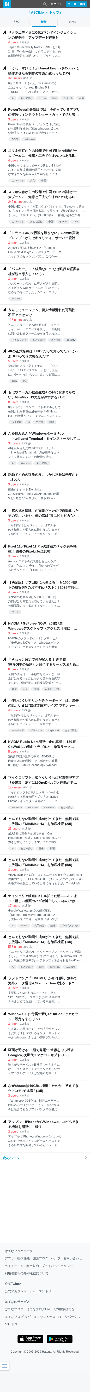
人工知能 (17, 422)
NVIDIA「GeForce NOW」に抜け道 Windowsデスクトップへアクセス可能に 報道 (42, 626)
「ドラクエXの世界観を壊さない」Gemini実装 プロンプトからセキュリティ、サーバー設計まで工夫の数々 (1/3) (44, 235)
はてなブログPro (38, 1309)
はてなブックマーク (19, 1251)
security (16, 298)
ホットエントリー (42, 1291)
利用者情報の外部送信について (26, 1273)
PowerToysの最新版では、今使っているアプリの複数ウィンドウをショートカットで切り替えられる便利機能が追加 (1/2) (44, 112)
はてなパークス (69, 1317)
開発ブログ (40, 1258)
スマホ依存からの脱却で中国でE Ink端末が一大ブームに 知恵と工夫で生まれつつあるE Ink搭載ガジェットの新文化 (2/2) (42, 153)
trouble (24, 925)
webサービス (52, 689)
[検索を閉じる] (45, 4)
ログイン (56, 4)
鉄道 (14, 689)
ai (29, 422)
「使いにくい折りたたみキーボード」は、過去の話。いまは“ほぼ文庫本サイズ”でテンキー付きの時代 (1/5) (43, 703)
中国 (43, 180)
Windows (30, 139)
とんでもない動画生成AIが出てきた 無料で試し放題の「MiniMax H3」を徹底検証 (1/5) (43, 939)
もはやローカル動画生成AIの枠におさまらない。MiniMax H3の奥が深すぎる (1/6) (41, 394)
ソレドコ (11, 1324)
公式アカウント (16, 1291)
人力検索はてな (64, 1309)
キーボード (18, 730)
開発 (51, 422)
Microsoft (17, 807)
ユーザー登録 (76, 4)
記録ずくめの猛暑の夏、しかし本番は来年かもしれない (43, 477)
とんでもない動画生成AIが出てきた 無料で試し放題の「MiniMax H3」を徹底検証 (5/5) (43, 862)
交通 (36, 689)
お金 (25, 689)
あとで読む (27, 98)
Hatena (47, 1351)
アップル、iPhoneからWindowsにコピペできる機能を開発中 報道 (43, 1124)
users (13, 42)
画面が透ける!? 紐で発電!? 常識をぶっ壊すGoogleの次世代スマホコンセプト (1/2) (41, 1052)
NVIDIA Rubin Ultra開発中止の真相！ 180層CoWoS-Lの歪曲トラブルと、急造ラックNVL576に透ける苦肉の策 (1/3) (42, 744)
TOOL (15, 139)
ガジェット (18, 180)
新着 (44, 22)
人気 (16, 22)
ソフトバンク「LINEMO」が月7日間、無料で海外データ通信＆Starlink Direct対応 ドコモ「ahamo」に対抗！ (43, 981)
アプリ (39, 422)
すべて (73, 22)
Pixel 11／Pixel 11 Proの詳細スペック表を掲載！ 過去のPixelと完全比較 (42, 548)
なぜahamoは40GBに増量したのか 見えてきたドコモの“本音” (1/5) (43, 1088)
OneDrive (49, 807)
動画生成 (55, 966)
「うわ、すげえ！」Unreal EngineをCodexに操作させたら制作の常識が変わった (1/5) (43, 70)
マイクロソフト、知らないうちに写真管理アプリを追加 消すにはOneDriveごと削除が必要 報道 (44, 780)
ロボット (68, 98)
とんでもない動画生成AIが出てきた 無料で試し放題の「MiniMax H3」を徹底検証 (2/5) (43, 821)
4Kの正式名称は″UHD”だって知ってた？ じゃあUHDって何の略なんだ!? (43, 353)
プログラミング (69, 925)
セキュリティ (19, 340)
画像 (81, 98)
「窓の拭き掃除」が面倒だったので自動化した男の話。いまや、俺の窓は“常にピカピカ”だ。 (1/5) (43, 513)
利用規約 (32, 1266)
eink (76, 221)
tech (14, 381)
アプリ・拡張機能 (17, 1258)
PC (24, 381)
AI (13, 98)
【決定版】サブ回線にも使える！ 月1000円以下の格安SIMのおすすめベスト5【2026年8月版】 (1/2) (42, 585)
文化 (32, 180)
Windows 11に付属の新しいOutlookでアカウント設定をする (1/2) (43, 1016)
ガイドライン (14, 1266)
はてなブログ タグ (18, 1317)
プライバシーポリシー (57, 1266)
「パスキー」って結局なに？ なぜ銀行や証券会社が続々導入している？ (44, 271)
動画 (54, 98)
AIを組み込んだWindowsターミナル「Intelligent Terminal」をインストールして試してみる (44, 436)
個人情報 (55, 340)
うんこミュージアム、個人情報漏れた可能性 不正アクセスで (43, 312)
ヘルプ (55, 1258)
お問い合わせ (72, 1258)
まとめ (15, 612)
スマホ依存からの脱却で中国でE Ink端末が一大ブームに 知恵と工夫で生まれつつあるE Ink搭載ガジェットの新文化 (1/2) (42, 194)
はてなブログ (14, 1309)
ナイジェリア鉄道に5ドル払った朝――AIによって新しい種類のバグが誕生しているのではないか (43, 898)
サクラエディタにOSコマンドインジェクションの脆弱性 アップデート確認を (42, 35)
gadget (63, 221)
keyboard (53, 730)
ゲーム (42, 98)
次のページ (11, 1158)
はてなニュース (44, 1317)
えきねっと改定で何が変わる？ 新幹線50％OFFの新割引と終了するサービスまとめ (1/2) (42, 662)
